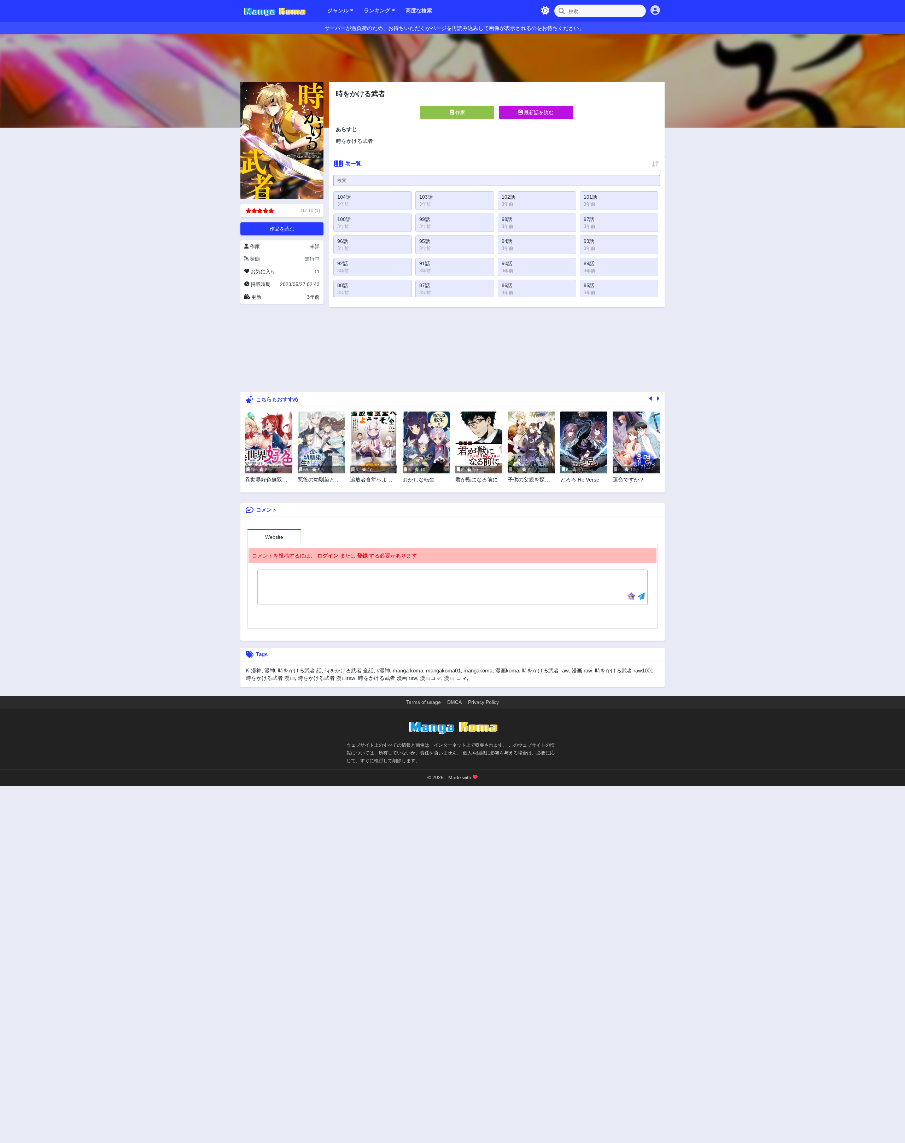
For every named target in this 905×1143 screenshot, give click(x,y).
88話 (342, 285)
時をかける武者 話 (300, 670)
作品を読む (282, 229)
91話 (424, 263)
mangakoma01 (443, 670)
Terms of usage (423, 702)
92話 (342, 263)
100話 (344, 219)
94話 (507, 241)
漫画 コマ (455, 678)
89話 (589, 263)
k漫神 (383, 670)
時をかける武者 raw (545, 670)
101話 (590, 197)
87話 (424, 285)
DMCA (454, 702)
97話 (589, 219)
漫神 (269, 670)
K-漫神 (254, 670)
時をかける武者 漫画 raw (387, 678)
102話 (508, 197)
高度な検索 (418, 10)
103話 (426, 197)
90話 (507, 263)
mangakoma (477, 670)
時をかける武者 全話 (349, 670)
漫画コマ (430, 678)
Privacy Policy (483, 702)
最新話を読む (538, 112)
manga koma (408, 670)
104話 (344, 197)
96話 (342, 241)
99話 (424, 219)
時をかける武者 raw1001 (624, 670)
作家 (459, 112)
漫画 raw (582, 670)
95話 (424, 241)
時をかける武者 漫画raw (326, 678)
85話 (589, 285)
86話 (507, 285)
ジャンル (338, 10)
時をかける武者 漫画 (270, 678)
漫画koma (507, 670)
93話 (589, 241)
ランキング (378, 10)
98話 (507, 219)
